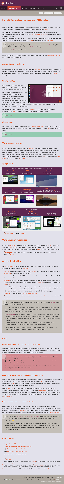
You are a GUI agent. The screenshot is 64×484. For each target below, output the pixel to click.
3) (50, 324)
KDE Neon (7, 276)
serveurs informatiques (36, 126)
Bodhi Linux (8, 296)
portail (41, 13)
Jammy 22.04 (14, 298)
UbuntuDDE (8, 252)
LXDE (49, 172)
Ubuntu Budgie (27, 189)
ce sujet (12, 463)
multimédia (49, 40)
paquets (45, 156)
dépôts (31, 47)
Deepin (12, 254)
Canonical (38, 69)
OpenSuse (33, 461)
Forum (24, 8)
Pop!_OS (6, 271)
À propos (32, 8)
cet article (47, 468)
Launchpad (23, 158)
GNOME (14, 111)
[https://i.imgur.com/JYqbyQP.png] (32, 229)
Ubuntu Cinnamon (10, 233)
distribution (49, 45)
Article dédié (8, 115)
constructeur (7, 273)
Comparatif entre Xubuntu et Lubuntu (14, 444)
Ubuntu (46, 29)
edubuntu (51, 212)
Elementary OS (8, 293)
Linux (59, 55)
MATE (5, 284)
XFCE (10, 284)
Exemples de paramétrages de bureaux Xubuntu (18, 446)
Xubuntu (27, 170)
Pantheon (34, 293)
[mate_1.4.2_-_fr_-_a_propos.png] (10, 184)
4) (45, 329)
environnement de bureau (39, 34)
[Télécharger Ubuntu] (38, 8)
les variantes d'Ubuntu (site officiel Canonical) (20, 449)
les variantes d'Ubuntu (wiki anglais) (17, 451)
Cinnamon (23, 233)
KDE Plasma (13, 191)
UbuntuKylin (32, 212)
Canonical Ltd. (22, 410)
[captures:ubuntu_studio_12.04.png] (12, 227)
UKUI (34, 213)
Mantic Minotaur (7, 396)
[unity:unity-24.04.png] (46, 206)
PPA (11, 247)
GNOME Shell (33, 109)
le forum (54, 73)
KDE (13, 383)
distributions (58, 13)
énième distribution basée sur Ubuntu (28, 416)
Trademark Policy (54, 412)
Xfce (30, 172)
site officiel (8, 459)
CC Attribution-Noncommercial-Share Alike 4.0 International (51, 480)
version (10, 388)
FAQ (14, 49)
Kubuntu (10, 189)
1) (39, 152)
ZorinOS (6, 287)
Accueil (3, 8)
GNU (56, 55)
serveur (30, 40)
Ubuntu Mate (10, 170)
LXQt (52, 172)
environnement (27, 293)
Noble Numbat (42, 390)
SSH (48, 128)
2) (14, 254)
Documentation (14, 8)
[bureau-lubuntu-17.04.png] (46, 186)
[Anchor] (3, 20)
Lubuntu (48, 170)
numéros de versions (39, 465)
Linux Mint (7, 280)
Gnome (55, 190)
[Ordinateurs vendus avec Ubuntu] (43, 8)
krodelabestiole (58, 477)
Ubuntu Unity (48, 188)
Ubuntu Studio (12, 212)
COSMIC (34, 271)
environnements (49, 13)
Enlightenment (45, 296)
